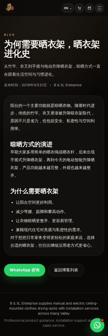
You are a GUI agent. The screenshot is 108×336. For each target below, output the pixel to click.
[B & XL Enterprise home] (10, 8)
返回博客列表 (66, 270)
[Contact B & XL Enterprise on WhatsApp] (97, 325)
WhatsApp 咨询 (24, 270)
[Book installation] (89, 8)
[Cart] (79, 8)
